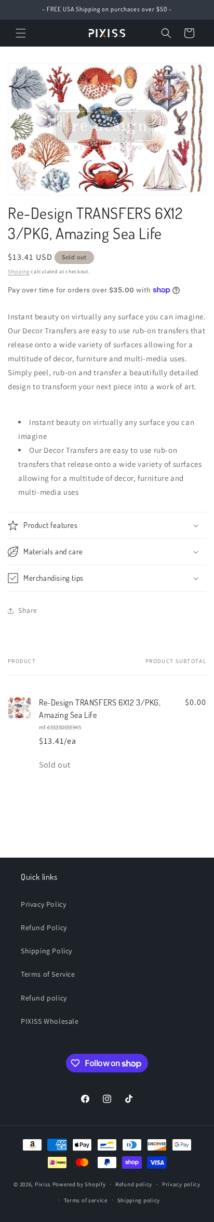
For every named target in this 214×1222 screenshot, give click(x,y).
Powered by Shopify (79, 1184)
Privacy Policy (43, 904)
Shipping (19, 271)
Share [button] (27, 610)
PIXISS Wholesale (50, 1021)
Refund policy (44, 998)
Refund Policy (44, 927)
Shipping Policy (46, 950)
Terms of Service (48, 974)
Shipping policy (138, 1200)
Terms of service (86, 1200)
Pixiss (43, 1184)
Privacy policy (181, 1184)
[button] (20, 33)
